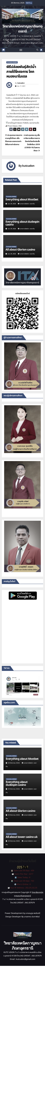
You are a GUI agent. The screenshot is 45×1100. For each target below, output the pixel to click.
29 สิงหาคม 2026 (14, 763)
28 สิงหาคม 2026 (14, 841)
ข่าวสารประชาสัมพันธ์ (12, 62)
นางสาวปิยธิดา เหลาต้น (27, 204)
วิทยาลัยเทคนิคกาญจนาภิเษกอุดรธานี (23, 29)
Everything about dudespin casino (22, 223)
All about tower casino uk (22, 837)
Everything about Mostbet (22, 200)
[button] (37, 49)
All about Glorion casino (20, 250)
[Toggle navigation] (20, 49)
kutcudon (20, 83)
